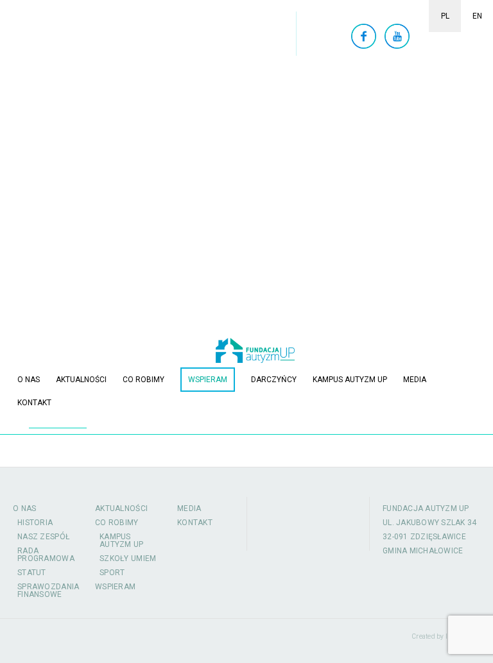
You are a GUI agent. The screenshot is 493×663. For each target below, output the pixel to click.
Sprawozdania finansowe (48, 590)
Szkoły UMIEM (128, 558)
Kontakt (34, 402)
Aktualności (81, 379)
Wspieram (207, 379)
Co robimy (143, 379)
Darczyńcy (274, 379)
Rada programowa (45, 554)
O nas (28, 379)
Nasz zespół (43, 537)
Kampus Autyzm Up (350, 379)
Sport (112, 572)
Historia (35, 522)
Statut (31, 572)
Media (414, 379)
